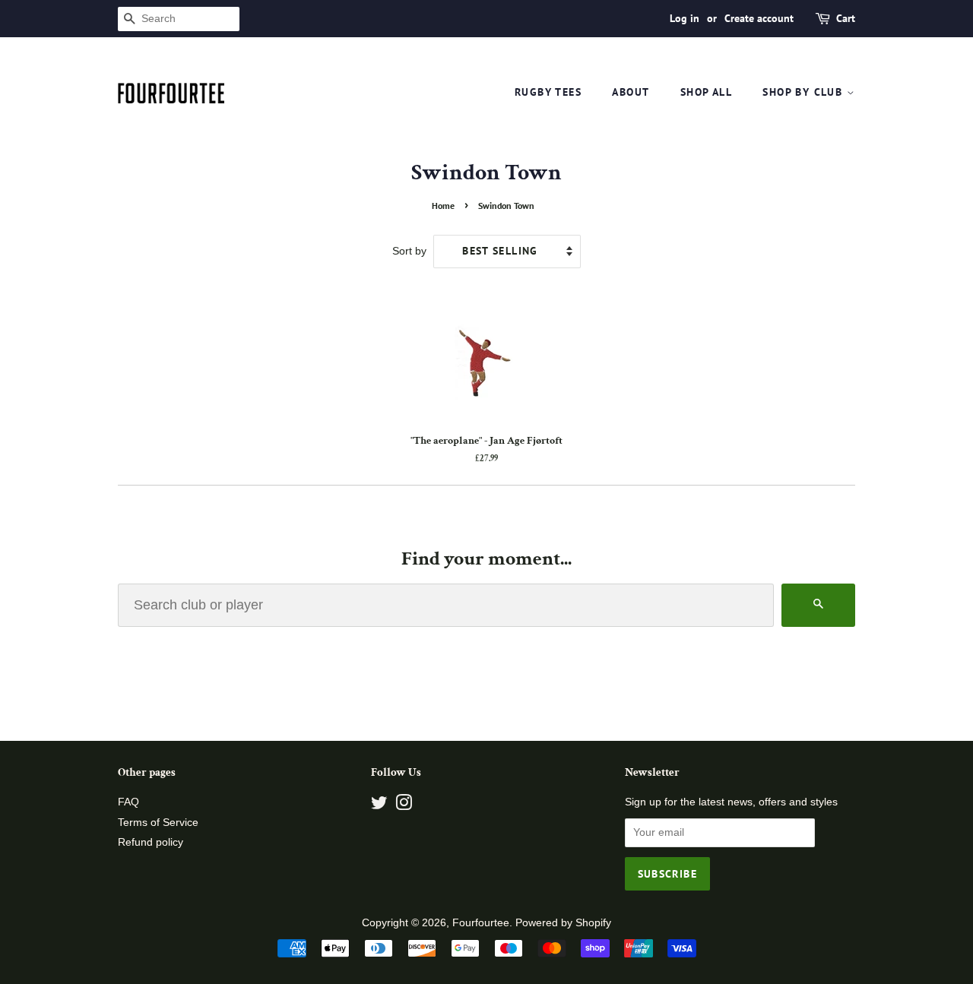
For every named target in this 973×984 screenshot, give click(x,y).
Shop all (706, 92)
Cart (845, 18)
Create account (759, 18)
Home (443, 205)
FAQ (128, 802)
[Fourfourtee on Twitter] (379, 806)
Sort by (409, 251)
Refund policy (150, 842)
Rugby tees (548, 92)
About (630, 92)
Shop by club (804, 92)
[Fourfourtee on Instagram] (403, 806)
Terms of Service (158, 822)
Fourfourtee (480, 923)
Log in (684, 18)
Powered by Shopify (563, 923)
